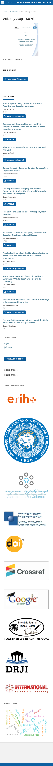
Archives (14, 12)
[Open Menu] (2, 2)
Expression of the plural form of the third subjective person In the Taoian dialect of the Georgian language (24, 126)
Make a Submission (15, 359)
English (7, 343)
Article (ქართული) (15, 116)
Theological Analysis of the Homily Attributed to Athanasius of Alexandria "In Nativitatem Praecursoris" (25, 255)
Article (10, 139)
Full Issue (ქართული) (16, 79)
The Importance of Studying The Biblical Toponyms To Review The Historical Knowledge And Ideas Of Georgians (25, 191)
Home (5, 12)
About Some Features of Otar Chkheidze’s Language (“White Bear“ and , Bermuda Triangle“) (22, 279)
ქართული (8, 347)
